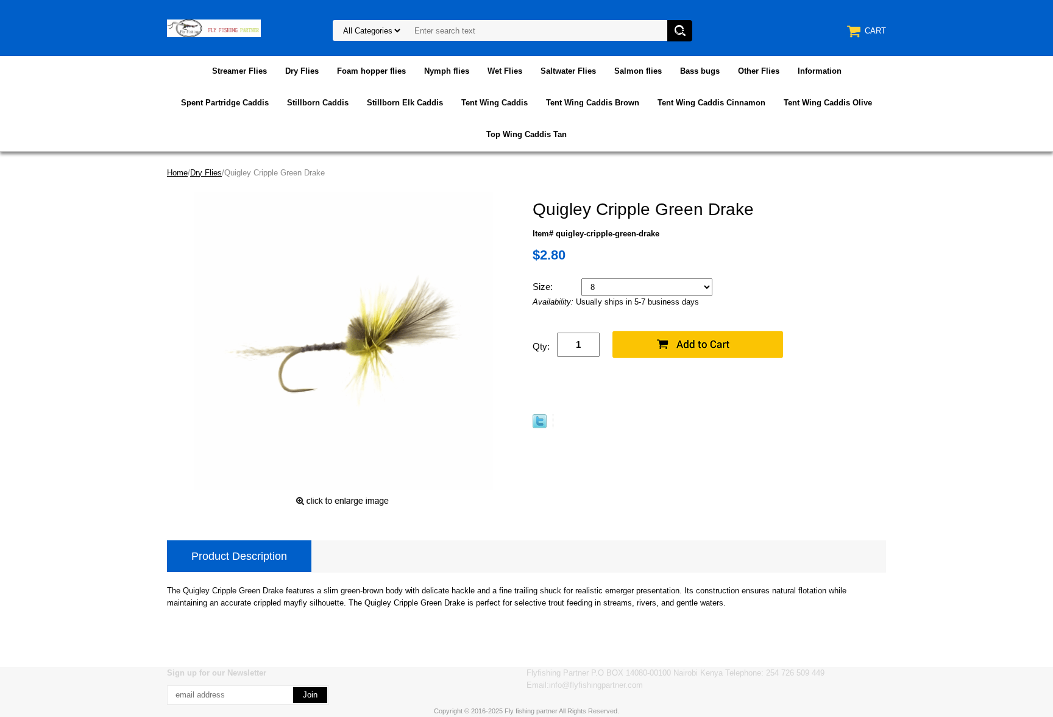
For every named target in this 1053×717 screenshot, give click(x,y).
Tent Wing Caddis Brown (592, 102)
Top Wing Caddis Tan (526, 134)
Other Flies (758, 71)
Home (177, 172)
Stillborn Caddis (318, 102)
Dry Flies (302, 71)
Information (820, 71)
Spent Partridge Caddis (225, 102)
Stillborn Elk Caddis (405, 102)
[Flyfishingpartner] (214, 27)
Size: (544, 286)
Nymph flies (446, 71)
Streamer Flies (239, 71)
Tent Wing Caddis (494, 102)
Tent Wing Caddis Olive (828, 102)
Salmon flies (638, 71)
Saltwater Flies (568, 71)
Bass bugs (700, 71)
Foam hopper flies (371, 71)
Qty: (541, 346)
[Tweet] (540, 425)
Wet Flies (505, 71)
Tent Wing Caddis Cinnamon (711, 102)
